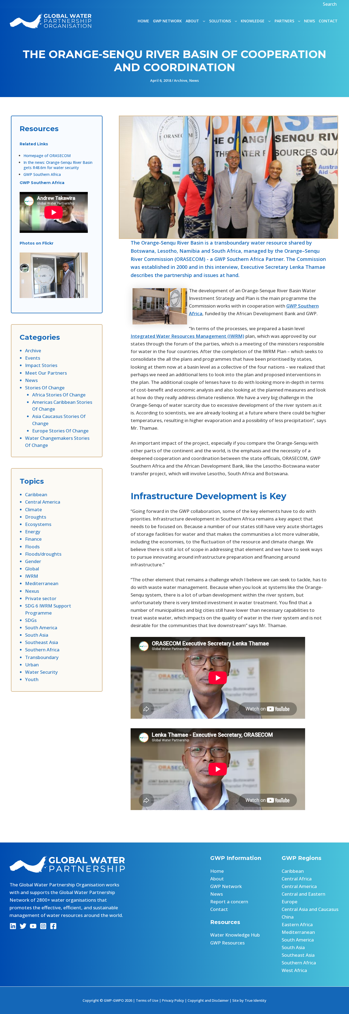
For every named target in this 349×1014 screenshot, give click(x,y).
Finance (33, 539)
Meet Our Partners (46, 373)
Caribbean (36, 494)
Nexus (32, 591)
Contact (328, 20)
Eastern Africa (297, 924)
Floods (32, 546)
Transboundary (42, 657)
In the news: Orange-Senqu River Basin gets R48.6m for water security (57, 165)
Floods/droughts (43, 554)
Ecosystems (38, 524)
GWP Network (167, 20)
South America (41, 627)
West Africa (294, 970)
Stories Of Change (45, 387)
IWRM (31, 576)
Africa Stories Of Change (59, 395)
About (217, 878)
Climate (33, 509)
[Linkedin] (13, 926)
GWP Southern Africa (42, 174)
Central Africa (297, 878)
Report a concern (229, 901)
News (309, 20)
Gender (33, 561)
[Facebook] (53, 926)
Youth (31, 679)
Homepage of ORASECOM (47, 155)
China (288, 917)
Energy (32, 531)
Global (32, 568)
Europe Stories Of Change (60, 431)
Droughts (35, 517)
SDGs (31, 620)
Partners (284, 20)
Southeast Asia (41, 642)
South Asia (36, 635)
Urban (32, 664)
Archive (180, 80)
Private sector (40, 598)
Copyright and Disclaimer (208, 1000)
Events (32, 358)
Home (143, 20)
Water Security (41, 672)
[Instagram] (43, 926)
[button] (330, 4)
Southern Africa (42, 649)
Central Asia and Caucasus (310, 909)
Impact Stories (41, 365)
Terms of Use (147, 1000)
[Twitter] (23, 926)
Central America (42, 502)
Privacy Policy (173, 1000)
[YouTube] (33, 926)
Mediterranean (41, 583)
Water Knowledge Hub (235, 935)
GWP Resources (227, 943)
